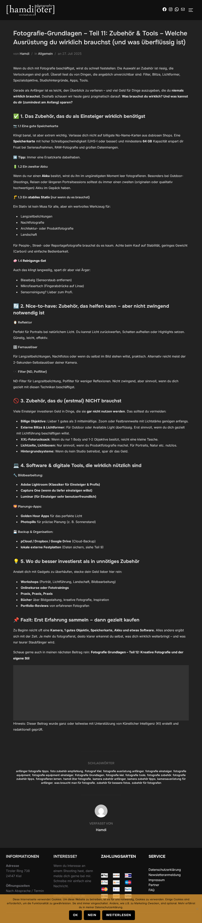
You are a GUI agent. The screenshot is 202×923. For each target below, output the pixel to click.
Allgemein (45, 54)
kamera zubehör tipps (141, 779)
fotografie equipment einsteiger (52, 775)
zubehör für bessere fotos (113, 783)
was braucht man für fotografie (74, 783)
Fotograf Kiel (93, 771)
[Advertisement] (101, 693)
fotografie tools (135, 775)
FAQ (151, 890)
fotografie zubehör (159, 775)
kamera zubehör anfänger (109, 779)
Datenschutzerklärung (165, 870)
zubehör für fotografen (146, 783)
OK (75, 915)
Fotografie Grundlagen (89, 775)
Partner (154, 885)
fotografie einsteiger (158, 771)
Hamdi (24, 54)
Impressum (157, 880)
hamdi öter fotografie (77, 779)
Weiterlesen (118, 915)
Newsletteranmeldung (165, 875)
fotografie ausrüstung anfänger (123, 771)
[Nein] (197, 909)
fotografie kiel (115, 775)
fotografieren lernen (49, 779)
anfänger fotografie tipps (32, 771)
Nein (92, 915)
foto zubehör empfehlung (66, 771)
